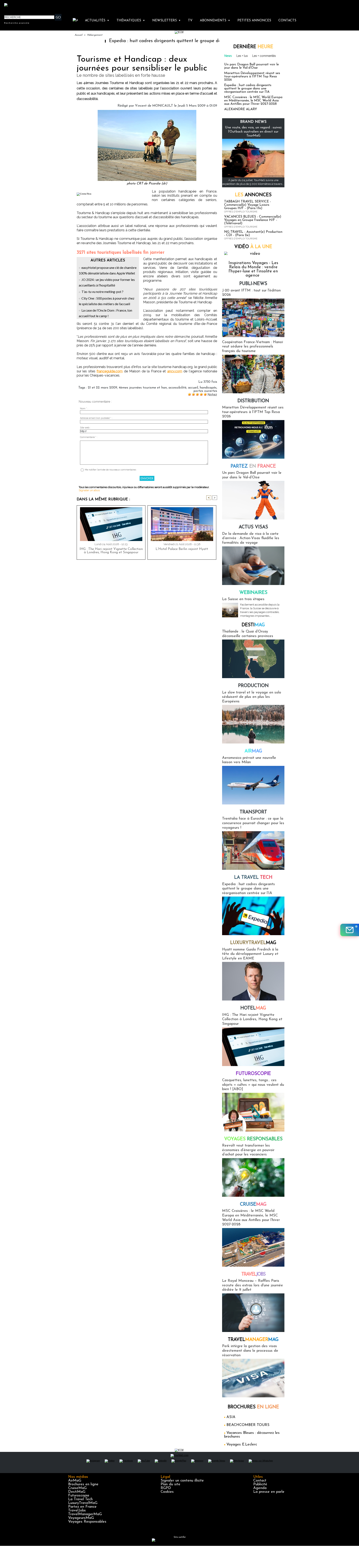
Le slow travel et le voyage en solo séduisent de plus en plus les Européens (251, 697)
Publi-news (253, 283)
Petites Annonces (254, 20)
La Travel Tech (80, 1499)
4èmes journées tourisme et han (143, 387)
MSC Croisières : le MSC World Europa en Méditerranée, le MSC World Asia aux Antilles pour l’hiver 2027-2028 (253, 101)
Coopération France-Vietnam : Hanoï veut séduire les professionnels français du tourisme (252, 346)
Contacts (287, 20)
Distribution (253, 401)
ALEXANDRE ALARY (240, 109)
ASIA (230, 1417)
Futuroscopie (253, 1073)
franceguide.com (110, 371)
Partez (253, 466)
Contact (259, 1481)
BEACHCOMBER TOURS (247, 1425)
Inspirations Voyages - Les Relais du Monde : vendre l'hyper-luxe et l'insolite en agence (253, 269)
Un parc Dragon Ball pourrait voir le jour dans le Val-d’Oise (251, 66)
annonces (253, 195)
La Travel (253, 877)
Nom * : (84, 408)
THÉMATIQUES (131, 20)
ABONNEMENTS (215, 20)
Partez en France (82, 1507)
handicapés (208, 387)
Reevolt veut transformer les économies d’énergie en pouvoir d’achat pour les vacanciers (248, 1150)
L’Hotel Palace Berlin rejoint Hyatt (182, 549)
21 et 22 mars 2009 (102, 387)
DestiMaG (76, 1492)
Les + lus (242, 55)
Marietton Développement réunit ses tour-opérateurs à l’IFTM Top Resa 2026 (252, 77)
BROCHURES (253, 1407)
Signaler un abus (89, 490)
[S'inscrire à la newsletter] (349, 930)
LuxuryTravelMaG (82, 1503)
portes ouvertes (205, 391)
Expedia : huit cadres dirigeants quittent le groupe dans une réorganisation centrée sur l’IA (163, 41)
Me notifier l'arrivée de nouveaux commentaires (110, 469)
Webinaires (253, 592)
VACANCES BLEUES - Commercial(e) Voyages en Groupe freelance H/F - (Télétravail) (252, 220)
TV (190, 20)
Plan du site (170, 1484)
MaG (253, 943)
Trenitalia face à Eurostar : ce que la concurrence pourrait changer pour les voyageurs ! (253, 823)
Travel (253, 1274)
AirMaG (74, 1481)
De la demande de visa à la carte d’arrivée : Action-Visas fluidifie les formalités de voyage (250, 538)
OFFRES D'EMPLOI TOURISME (240, 211)
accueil (193, 387)
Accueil (78, 35)
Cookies (167, 1492)
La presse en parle (268, 1492)
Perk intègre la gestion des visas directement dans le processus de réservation (250, 1350)
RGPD (166, 1488)
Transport (253, 812)
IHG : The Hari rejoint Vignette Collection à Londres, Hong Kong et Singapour (111, 550)
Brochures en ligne (83, 1484)
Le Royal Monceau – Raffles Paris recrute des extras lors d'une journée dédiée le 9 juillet (252, 1285)
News (228, 55)
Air (253, 751)
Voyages (253, 1139)
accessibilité (177, 387)
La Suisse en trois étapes (243, 599)
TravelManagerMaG (85, 1514)
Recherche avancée (17, 23)
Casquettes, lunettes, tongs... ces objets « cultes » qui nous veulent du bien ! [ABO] (253, 1084)
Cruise (253, 1204)
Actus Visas (253, 527)
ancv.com (174, 371)
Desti (253, 625)
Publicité (260, 1484)
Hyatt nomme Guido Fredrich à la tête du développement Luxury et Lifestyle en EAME (250, 954)
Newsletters (166, 20)
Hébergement (94, 35)
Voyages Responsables (87, 1522)
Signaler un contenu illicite (182, 1481)
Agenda (260, 1488)
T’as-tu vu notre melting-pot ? (102, 292)
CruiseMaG (77, 1488)
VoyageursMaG (81, 1518)
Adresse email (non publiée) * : (96, 418)
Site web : (85, 427)
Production (253, 686)
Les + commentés (264, 55)
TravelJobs (77, 1510)
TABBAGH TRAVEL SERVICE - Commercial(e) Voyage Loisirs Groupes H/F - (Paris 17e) (247, 205)
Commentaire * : (88, 437)
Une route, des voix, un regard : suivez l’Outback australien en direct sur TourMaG (253, 131)
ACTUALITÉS (97, 20)
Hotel (253, 1008)
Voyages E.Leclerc (241, 1444)
